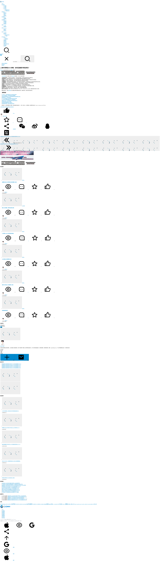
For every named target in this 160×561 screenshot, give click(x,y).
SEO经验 (5, 6)
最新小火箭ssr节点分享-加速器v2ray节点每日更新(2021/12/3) (11, 489)
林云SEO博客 (6, 519)
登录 (1, 326)
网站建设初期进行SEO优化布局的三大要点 (8, 477)
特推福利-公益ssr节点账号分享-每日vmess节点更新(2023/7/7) (11, 427)
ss (3, 504)
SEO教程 (3, 4)
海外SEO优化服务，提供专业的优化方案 (8, 207)
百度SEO (5, 13)
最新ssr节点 (92, 504)
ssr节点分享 (17, 504)
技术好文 (3, 516)
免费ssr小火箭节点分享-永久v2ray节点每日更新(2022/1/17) (10, 491)
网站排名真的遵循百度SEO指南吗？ (7, 102)
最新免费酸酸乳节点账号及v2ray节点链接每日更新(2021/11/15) (11, 444)
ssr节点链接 (38, 504)
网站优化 (3, 11)
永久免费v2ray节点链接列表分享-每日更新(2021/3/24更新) (10, 492)
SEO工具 (5, 8)
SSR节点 (13, 504)
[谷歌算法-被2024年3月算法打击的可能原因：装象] (12, 180)
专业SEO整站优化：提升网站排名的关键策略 (8, 95)
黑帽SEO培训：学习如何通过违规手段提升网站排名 (9, 100)
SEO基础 (5, 5)
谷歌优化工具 (7, 10)
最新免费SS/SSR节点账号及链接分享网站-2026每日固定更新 (11, 483)
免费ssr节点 (72, 504)
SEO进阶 (5, 7)
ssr (4, 504)
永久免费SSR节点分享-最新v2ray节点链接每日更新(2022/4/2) (11, 487)
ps (0, 504)
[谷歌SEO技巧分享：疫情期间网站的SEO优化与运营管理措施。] (12, 459)
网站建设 (3, 16)
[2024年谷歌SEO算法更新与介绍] (12, 257)
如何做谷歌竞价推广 (5, 310)
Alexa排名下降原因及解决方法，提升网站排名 (9, 99)
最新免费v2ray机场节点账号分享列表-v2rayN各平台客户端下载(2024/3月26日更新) (14, 485)
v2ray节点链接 (59, 504)
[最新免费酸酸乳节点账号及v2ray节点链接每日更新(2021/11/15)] (12, 442)
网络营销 (3, 511)
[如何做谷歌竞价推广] (12, 308)
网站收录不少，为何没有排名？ (6, 97)
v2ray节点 (51, 504)
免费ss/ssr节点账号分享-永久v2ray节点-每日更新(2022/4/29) (10, 488)
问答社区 (3, 513)
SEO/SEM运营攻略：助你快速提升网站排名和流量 (9, 98)
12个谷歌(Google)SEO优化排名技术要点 (8, 233)
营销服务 (3, 514)
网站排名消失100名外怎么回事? (6, 101)
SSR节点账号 (29, 504)
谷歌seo (5, 14)
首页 (2, 3)
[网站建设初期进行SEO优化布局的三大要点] (12, 476)
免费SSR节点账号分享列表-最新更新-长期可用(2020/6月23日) (11, 490)
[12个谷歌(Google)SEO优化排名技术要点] (12, 231)
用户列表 (3, 517)
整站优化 (5, 12)
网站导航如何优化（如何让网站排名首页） (8, 103)
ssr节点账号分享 (34, 504)
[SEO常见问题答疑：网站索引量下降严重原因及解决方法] (12, 409)
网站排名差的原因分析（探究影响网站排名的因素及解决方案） (11, 96)
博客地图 (3, 515)
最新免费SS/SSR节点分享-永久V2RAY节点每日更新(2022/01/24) (11, 486)
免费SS (66, 504)
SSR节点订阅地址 (24, 504)
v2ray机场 (46, 504)
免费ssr (70, 504)
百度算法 (5, 15)
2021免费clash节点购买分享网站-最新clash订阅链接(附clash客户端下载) (12, 484)
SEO (2, 504)
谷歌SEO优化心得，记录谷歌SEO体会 (7, 284)
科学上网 (95, 504)
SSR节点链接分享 (42, 504)
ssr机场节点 (9, 504)
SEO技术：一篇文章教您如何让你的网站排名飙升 (9, 94)
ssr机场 (7, 504)
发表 (1, 327)
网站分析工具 (7, 9)
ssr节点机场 (20, 504)
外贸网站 (9, 90)
